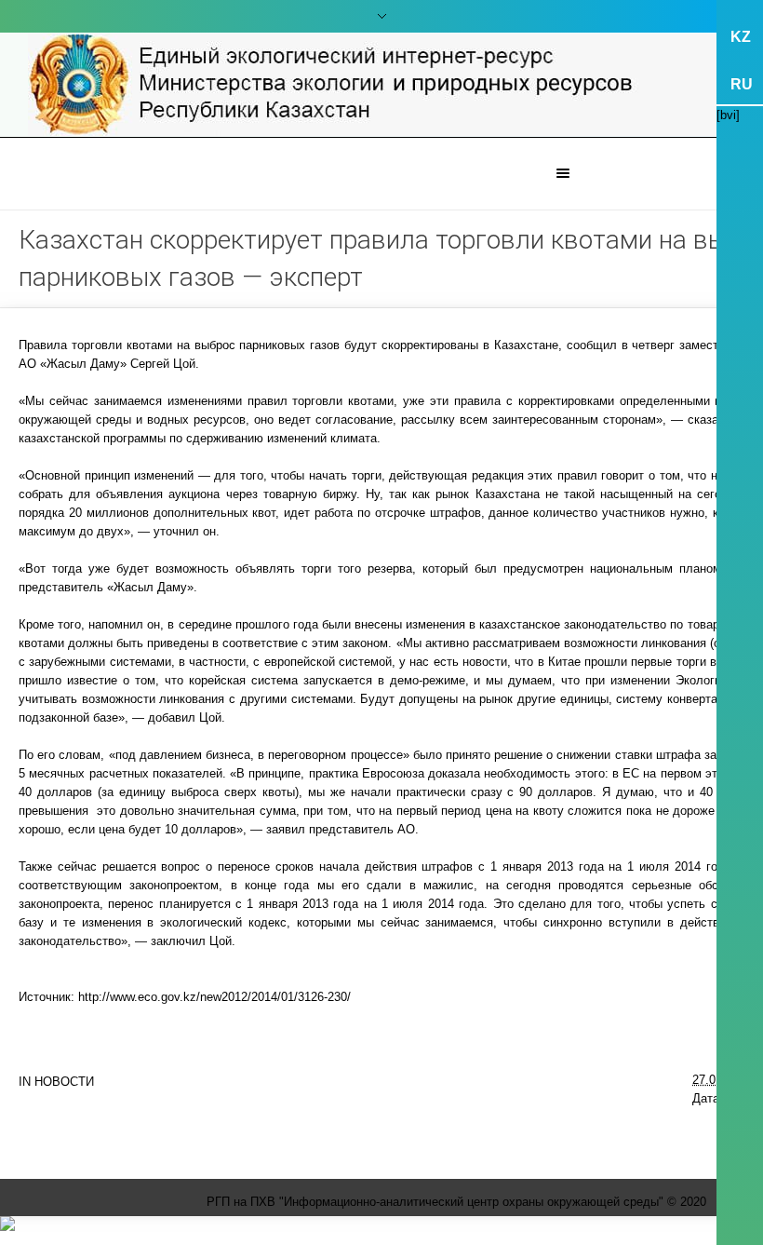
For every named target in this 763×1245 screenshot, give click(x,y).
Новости (64, 1082)
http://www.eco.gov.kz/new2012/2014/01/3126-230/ (214, 997)
